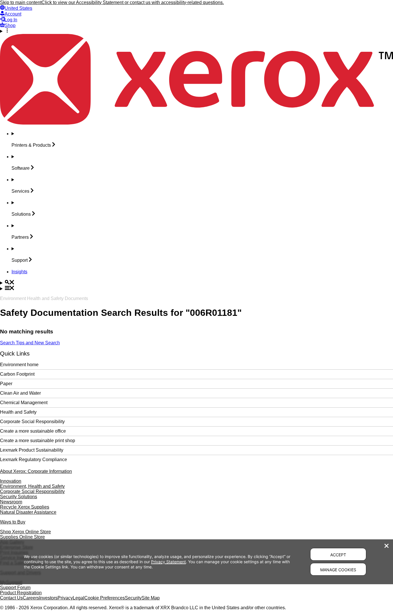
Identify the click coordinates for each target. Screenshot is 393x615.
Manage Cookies (338, 569)
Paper (6, 383)
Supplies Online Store (22, 536)
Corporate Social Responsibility (32, 421)
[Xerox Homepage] (196, 123)
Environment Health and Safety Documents (44, 298)
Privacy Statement (168, 561)
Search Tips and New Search (30, 342)
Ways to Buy (12, 521)
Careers (31, 597)
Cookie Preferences (104, 597)
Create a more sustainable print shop (37, 440)
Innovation (10, 481)
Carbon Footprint (17, 374)
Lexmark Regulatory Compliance (33, 459)
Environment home (19, 364)
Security (133, 597)
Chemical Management (23, 402)
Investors (48, 597)
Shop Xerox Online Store (25, 531)
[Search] (196, 283)
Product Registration (21, 592)
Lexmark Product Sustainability (31, 450)
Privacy (65, 597)
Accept (338, 554)
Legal (78, 597)
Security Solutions (18, 496)
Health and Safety (18, 412)
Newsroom (11, 501)
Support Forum (15, 587)
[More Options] (196, 31)
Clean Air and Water (20, 393)
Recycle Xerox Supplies (24, 507)
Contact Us (11, 597)
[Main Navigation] (196, 288)
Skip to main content (20, 2)
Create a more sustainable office (33, 431)
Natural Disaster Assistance (28, 512)
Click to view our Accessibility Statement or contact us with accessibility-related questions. (132, 2)
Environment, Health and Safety (32, 486)
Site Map (151, 597)
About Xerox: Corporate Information (36, 471)
